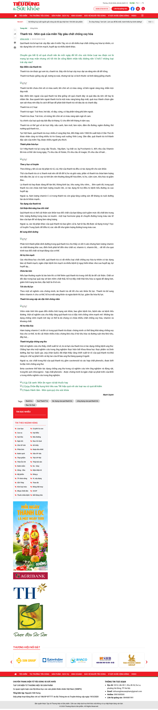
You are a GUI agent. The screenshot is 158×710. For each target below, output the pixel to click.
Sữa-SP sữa (37, 453)
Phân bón (20, 449)
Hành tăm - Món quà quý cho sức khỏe (49, 390)
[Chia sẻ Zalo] (15, 43)
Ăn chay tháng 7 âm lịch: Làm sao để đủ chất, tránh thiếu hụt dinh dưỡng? (67, 22)
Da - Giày (36, 466)
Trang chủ (23, 28)
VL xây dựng (37, 478)
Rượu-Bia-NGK (38, 449)
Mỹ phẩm (20, 474)
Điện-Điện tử (37, 470)
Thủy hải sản (37, 462)
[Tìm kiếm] (143, 8)
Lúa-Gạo (20, 428)
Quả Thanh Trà (42, 401)
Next (146, 660)
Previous (11, 660)
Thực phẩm (21, 458)
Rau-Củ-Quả (30, 405)
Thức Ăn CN (21, 462)
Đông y (35, 474)
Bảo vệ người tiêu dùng (95, 16)
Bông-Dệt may (38, 487)
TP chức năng (22, 478)
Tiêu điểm (23, 16)
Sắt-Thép (20, 482)
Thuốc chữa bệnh (23, 495)
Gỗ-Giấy (36, 445)
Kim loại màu (22, 487)
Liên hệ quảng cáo (120, 8)
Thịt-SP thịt (37, 458)
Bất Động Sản (38, 495)
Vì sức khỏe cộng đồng (118, 16)
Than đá (36, 482)
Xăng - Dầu (21, 470)
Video (133, 16)
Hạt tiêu (20, 437)
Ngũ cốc (20, 441)
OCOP (35, 491)
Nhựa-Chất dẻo (22, 491)
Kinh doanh (76, 16)
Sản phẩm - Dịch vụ (60, 16)
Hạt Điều (36, 433)
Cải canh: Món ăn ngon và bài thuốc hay (48, 382)
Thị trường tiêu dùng (39, 16)
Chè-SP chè (21, 445)
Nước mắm (21, 466)
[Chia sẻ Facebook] (15, 47)
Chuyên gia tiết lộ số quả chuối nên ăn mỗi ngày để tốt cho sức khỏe (56, 55)
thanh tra (29, 401)
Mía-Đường (37, 437)
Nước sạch (21, 453)
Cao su (19, 433)
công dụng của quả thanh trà (87, 401)
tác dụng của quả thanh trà (62, 401)
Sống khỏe (34, 28)
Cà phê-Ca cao (38, 428)
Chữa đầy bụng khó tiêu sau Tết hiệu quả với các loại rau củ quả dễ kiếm (66, 386)
